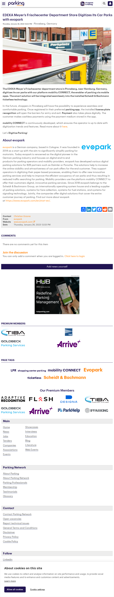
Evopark (93, 370)
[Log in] (110, 3)
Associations (10, 450)
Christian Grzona (22, 216)
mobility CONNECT (64, 370)
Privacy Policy (11, 537)
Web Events (31, 450)
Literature (30, 445)
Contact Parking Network (17, 514)
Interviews (31, 431)
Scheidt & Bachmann (65, 377)
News (6, 432)
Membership (10, 487)
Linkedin (7, 559)
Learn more (10, 581)
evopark (7, 147)
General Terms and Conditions (20, 528)
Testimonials (10, 492)
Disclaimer (9, 532)
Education (31, 436)
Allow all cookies (15, 589)
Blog (27, 440)
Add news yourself (57, 266)
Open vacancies (12, 519)
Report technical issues (16, 523)
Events (7, 454)
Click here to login (75, 256)
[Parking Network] (16, 3)
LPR (13, 370)
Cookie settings (37, 589)
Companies (9, 445)
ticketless (34, 378)
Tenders (7, 441)
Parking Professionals (15, 482)
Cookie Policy (10, 541)
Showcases (31, 427)
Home (6, 427)
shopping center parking (32, 371)
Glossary (8, 496)
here (64, 126)
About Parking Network (16, 478)
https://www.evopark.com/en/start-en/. (28, 201)
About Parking (11, 473)
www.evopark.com (23, 222)
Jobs (5, 436)
